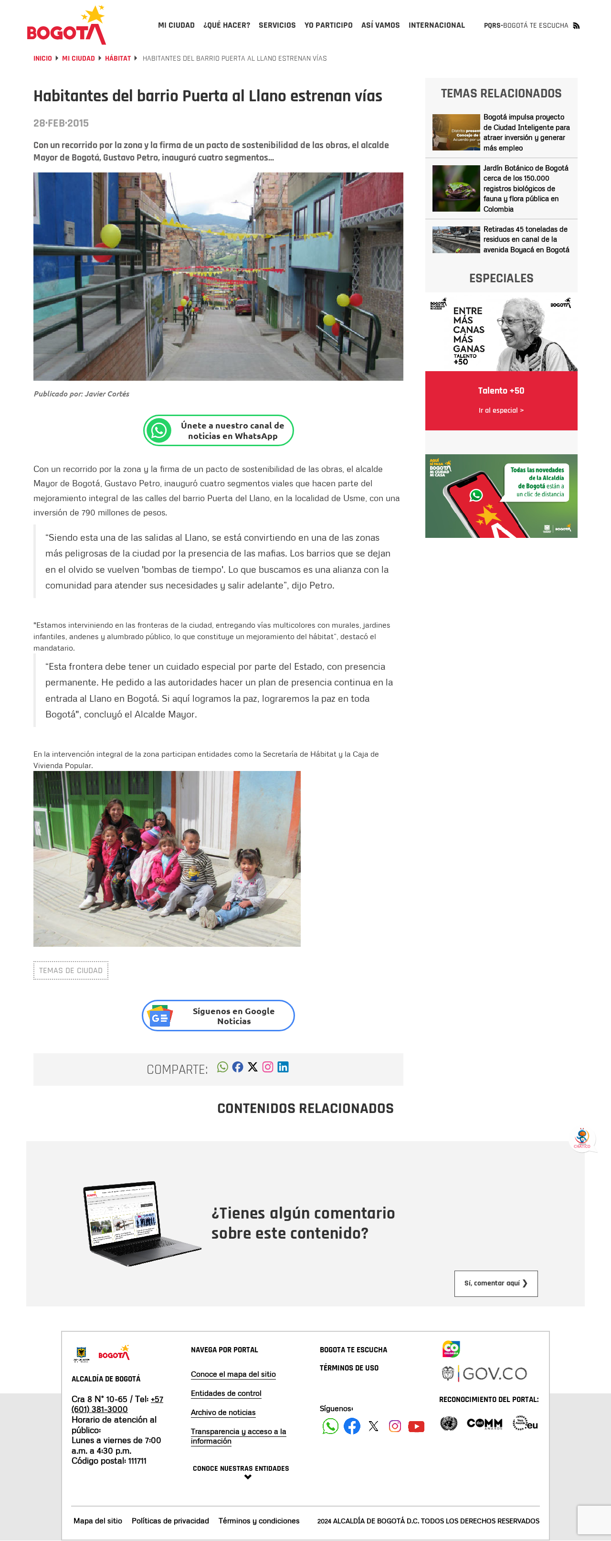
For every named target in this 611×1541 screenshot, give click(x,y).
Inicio (42, 59)
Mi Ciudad (78, 59)
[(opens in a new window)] (267, 1069)
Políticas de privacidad (170, 1520)
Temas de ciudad (71, 970)
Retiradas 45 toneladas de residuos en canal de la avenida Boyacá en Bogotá (526, 239)
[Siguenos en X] (373, 1426)
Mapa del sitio (98, 1520)
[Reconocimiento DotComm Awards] (484, 1422)
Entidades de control (226, 1393)
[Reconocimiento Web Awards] (525, 1422)
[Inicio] (66, 25)
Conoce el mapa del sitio (233, 1374)
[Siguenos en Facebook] (330, 1426)
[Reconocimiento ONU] (448, 1422)
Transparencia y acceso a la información (238, 1435)
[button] (222, 1069)
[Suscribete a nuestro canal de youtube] (416, 1426)
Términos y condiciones (259, 1520)
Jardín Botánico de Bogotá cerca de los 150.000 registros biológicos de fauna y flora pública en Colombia (526, 188)
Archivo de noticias (223, 1412)
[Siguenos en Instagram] (395, 1426)
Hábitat (118, 59)
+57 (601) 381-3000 (117, 1403)
